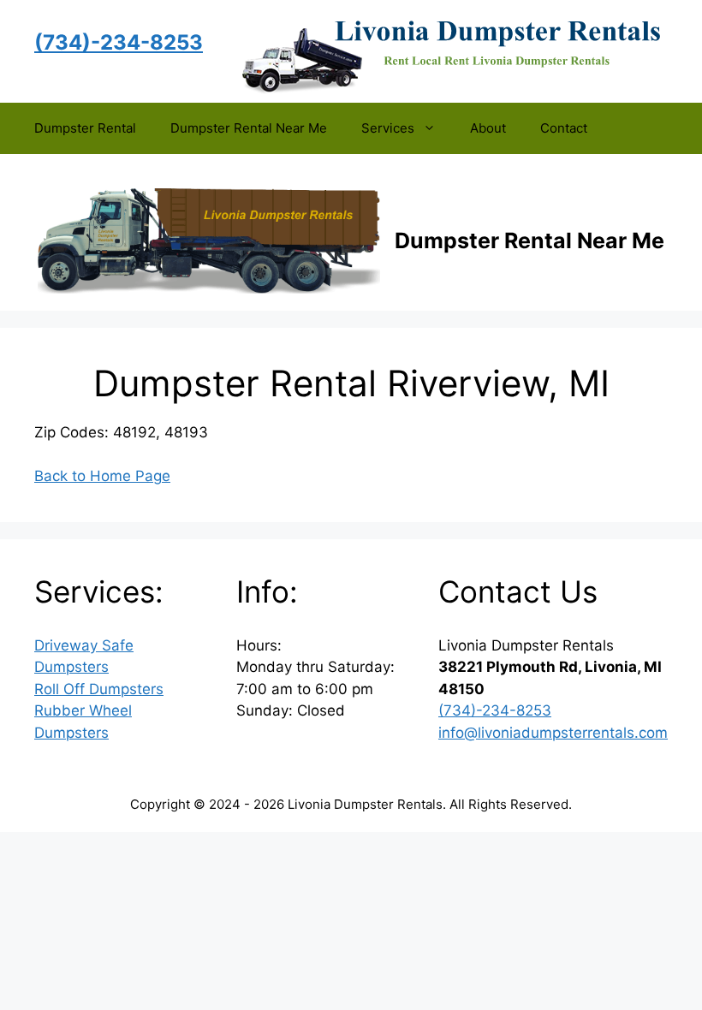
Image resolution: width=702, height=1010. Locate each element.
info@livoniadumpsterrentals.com (553, 732)
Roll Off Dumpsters (99, 689)
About (488, 128)
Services (387, 128)
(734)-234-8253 (494, 710)
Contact (563, 128)
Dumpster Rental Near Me (248, 128)
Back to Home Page (102, 475)
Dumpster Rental (85, 128)
